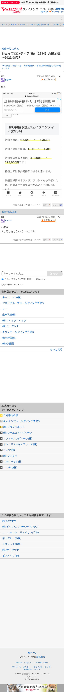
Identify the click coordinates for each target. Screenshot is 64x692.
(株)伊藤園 (8, 343)
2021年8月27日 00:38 (46, 76)
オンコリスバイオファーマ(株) (20, 444)
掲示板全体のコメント (13, 284)
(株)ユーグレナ (10, 326)
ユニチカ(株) (10, 467)
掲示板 (56, 24)
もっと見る (56, 349)
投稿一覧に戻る (10, 48)
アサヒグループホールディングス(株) (23, 303)
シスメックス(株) (11, 544)
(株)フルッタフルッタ (14, 320)
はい (46, 205)
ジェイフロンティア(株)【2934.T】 (35, 24)
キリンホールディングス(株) (18, 332)
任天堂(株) (9, 450)
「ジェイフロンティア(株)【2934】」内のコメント (25, 279)
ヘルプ (37, 669)
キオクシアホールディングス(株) (21, 421)
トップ (4, 24)
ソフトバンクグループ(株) (17, 438)
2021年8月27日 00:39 (46, 217)
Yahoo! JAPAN (42, 663)
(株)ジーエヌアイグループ (17, 432)
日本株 (13, 24)
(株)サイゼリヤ (10, 549)
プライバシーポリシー (21, 667)
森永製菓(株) (9, 337)
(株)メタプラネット (14, 427)
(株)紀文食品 (9, 521)
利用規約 (28, 669)
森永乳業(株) (9, 314)
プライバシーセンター (43, 667)
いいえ (57, 205)
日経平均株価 (10, 415)
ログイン (44, 11)
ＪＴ (4, 309)
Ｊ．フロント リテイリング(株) (20, 532)
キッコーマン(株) (11, 297)
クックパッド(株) (12, 461)
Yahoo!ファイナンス (24, 663)
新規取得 (60, 9)
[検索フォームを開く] (61, 19)
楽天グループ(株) (11, 538)
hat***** (8, 79)
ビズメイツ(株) (10, 555)
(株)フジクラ (10, 456)
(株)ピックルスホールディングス (20, 526)
